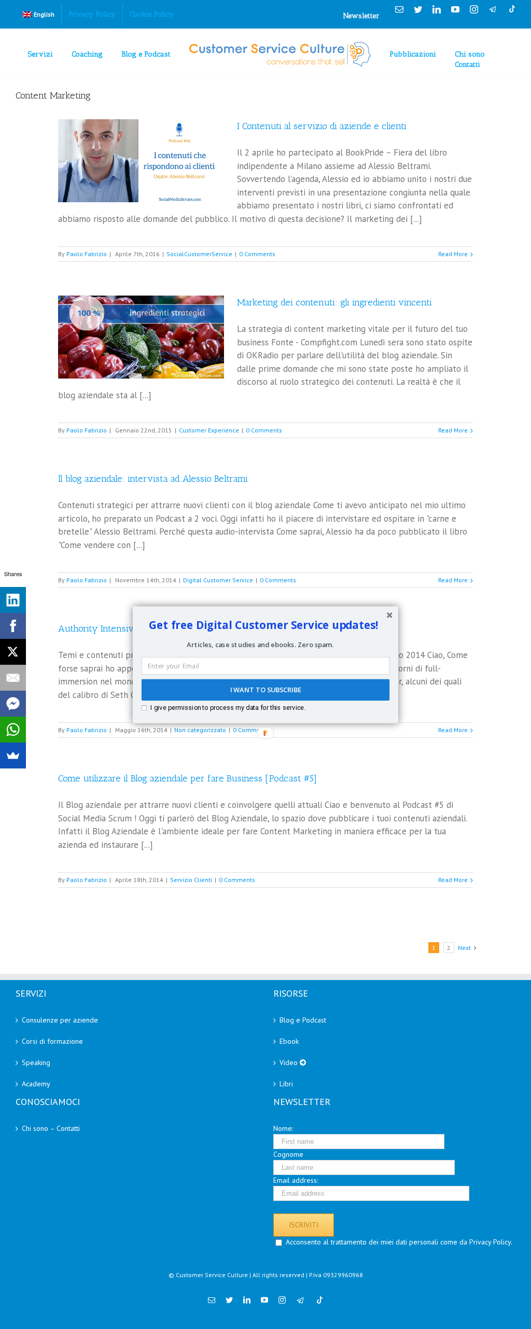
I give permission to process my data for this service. (227, 707)
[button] (263, 625)
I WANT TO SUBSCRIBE (265, 689)
